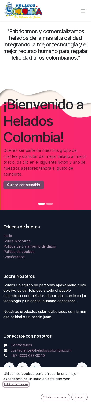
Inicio (7, 236)
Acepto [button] (79, 397)
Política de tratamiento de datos (29, 246)
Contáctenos (14, 257)
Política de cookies (18, 251)
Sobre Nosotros (16, 241)
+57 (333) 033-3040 (28, 355)
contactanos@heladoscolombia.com (41, 350)
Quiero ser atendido (23, 185)
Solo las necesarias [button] (55, 397)
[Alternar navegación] (83, 10)
